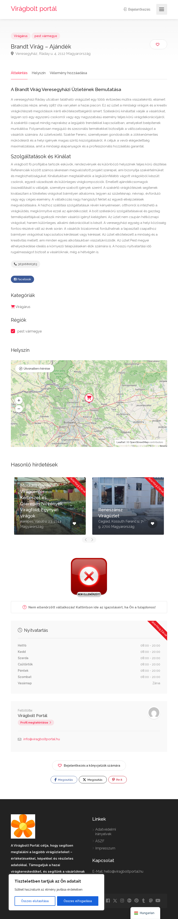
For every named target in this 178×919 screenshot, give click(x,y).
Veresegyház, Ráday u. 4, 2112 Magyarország (53, 53)
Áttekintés (19, 73)
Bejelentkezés (138, 9)
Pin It (118, 779)
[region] (56, 892)
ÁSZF (99, 841)
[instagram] (122, 901)
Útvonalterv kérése (37, 368)
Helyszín (39, 73)
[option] (50, 506)
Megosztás (65, 779)
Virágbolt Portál (32, 715)
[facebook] (107, 901)
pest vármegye (46, 36)
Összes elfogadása (78, 901)
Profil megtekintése (34, 722)
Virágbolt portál (34, 8)
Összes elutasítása (35, 901)
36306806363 (27, 264)
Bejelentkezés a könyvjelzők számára (92, 765)
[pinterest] (136, 901)
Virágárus (21, 36)
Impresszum (105, 848)
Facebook (24, 279)
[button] (19, 400)
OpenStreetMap (139, 442)
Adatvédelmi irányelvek (105, 831)
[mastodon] (150, 901)
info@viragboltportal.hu (41, 739)
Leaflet (121, 442)
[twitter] (115, 901)
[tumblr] (143, 901)
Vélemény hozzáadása (68, 73)
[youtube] (158, 901)
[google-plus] (129, 901)
